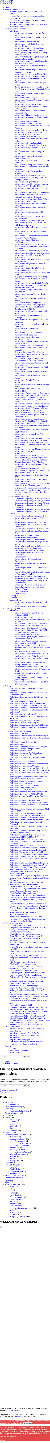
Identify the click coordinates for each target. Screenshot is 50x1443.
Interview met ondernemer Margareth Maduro (32, 449)
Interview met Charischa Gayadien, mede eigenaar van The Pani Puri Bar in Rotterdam (32, 420)
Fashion (13, 1193)
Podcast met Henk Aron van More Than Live (27, 846)
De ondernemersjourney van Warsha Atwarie (32, 503)
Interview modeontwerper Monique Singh (31, 440)
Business (8, 1109)
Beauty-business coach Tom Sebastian (29, 352)
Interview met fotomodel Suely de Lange (30, 645)
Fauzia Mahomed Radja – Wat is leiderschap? (27, 1009)
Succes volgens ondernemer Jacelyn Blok (30, 516)
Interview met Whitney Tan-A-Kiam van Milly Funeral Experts (30, 224)
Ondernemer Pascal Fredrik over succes (30, 585)
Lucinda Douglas (21, 591)
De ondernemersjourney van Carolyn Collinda (32, 501)
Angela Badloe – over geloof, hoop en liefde (27, 955)
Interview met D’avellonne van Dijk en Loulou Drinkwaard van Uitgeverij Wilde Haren (30, 399)
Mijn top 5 (14, 596)
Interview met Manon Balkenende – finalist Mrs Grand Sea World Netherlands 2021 (31, 655)
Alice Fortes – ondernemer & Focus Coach (26, 917)
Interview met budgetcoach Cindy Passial (30, 145)
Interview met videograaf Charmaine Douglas (32, 471)
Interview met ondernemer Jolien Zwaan (30, 221)
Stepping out (14, 1128)
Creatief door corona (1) (24, 1208)
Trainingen (14, 1130)
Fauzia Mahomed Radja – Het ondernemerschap (28, 994)
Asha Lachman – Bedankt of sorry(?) (24, 986)
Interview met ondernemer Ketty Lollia (29, 455)
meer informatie (16, 1423)
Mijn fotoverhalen (16, 1206)
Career (7, 1115)
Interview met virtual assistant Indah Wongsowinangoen (28, 157)
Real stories (14, 1212)
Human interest (15, 1199)
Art (11, 1188)
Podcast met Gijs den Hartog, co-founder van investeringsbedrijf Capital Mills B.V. (27, 836)
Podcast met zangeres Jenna (20, 751)
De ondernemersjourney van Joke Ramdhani (32, 509)
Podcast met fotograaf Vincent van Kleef (25, 813)
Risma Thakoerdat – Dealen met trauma (25, 934)
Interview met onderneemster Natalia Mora (31, 76)
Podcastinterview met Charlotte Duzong (25, 800)
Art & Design (15, 1120)
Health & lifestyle (16, 1171)
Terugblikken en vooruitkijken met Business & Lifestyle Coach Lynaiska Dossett (27, 928)
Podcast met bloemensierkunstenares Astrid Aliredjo (29, 725)
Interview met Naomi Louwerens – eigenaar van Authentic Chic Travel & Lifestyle (31, 185)
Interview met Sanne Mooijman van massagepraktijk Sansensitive (28, 334)
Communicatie (20, 1141)
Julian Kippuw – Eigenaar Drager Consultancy (28, 889)
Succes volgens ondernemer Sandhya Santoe (32, 576)
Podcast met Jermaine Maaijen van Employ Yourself (30, 854)
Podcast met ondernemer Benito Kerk (24, 701)
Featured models (16, 1197)
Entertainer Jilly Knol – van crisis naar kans (26, 981)
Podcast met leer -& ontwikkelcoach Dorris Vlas (28, 865)
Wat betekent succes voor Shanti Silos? (29, 587)
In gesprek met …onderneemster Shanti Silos (32, 488)
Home (7, 7)
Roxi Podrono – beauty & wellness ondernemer (28, 919)
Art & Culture (10, 1102)
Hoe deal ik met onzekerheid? (21, 1005)
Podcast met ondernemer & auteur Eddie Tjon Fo (28, 850)
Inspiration (9, 1132)
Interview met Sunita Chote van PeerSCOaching (27, 241)
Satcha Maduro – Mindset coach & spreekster (27, 882)
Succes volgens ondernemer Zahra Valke (30, 522)
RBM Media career (12, 1027)
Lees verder (13, 1410)
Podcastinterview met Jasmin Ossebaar (24, 766)
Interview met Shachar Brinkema (27, 137)
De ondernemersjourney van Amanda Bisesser (32, 499)
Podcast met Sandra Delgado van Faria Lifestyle (28, 746)
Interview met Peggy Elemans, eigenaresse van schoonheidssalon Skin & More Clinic (31, 459)
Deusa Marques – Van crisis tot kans (24, 971)
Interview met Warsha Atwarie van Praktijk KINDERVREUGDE (31, 480)
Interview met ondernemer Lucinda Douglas (31, 283)
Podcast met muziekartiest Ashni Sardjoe (25, 755)
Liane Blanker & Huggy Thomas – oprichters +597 (29, 904)
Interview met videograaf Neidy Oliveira (30, 606)
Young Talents (15, 600)
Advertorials (14, 1186)
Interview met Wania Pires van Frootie (29, 201)
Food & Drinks (15, 1169)
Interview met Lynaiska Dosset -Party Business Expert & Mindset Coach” (29, 133)
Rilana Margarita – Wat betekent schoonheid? (27, 973)
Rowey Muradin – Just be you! (26, 665)
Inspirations (14, 1201)
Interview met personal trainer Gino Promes (31, 406)
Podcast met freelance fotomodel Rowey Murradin (29, 764)
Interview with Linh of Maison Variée (29, 50)
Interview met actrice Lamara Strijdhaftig (30, 628)
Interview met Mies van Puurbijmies (28, 143)
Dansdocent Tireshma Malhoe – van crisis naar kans (30, 1020)
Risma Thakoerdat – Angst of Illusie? (24, 1014)
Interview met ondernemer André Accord (30, 175)
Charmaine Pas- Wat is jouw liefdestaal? (25, 999)
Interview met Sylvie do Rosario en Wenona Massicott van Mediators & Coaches (31, 196)
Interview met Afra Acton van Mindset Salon (32, 244)
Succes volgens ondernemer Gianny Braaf (31, 580)
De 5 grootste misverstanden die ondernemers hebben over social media (27, 21)
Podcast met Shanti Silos (19, 734)
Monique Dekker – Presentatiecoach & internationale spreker (24, 872)
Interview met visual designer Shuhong (29, 98)
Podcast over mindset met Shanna (22, 762)
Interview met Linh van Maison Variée (29, 48)
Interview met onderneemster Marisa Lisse (31, 74)
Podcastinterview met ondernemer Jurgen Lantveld (29, 802)
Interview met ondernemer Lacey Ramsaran (31, 251)
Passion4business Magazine (15, 29)
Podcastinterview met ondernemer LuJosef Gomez (29, 708)
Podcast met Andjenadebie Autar (22, 787)
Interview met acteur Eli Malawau (28, 634)
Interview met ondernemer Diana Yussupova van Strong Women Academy (32, 237)
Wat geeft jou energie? (18, 1217)
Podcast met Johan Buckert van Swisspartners (27, 815)
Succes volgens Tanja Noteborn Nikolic (30, 540)
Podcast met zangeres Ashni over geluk (25, 721)
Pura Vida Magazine (13, 1165)
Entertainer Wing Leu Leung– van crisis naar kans (29, 1007)
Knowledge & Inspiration (14, 9)
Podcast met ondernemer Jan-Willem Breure (26, 753)
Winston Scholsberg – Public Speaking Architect (28, 906)
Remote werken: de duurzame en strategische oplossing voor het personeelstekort (27, 1043)
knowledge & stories (17, 1150)
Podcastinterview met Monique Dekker (25, 749)
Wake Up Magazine (12, 609)
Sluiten (2, 1440)
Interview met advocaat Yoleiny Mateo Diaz (31, 346)
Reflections (9, 1180)
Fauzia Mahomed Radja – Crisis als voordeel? (27, 1018)
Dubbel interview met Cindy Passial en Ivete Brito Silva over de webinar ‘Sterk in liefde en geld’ (32, 89)
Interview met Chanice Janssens (27, 42)
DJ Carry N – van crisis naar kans (23, 964)
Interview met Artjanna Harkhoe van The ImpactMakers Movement (30, 286)
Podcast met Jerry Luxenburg (21, 783)
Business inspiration (17, 1139)
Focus (12, 1167)
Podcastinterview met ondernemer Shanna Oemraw (29, 770)
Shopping (13, 1173)
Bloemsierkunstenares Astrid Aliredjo (29, 462)
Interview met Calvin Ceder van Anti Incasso (32, 404)
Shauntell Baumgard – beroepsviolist (24, 884)
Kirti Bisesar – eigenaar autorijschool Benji (26, 869)
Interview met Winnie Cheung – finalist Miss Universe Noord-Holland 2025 (32, 631)
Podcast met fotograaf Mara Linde (23, 790)
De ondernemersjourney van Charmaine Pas (31, 512)
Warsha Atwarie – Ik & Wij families (23, 1022)
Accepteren (28, 1423)
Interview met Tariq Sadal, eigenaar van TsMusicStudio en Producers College (30, 360)
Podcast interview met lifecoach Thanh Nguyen (28, 867)
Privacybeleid (15, 1052)
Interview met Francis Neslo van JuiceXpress (32, 393)
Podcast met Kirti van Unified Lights (24, 723)
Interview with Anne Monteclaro (27, 617)
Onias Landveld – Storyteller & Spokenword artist (29, 876)
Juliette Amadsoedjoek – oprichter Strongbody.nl (28, 895)
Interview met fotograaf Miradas (27, 182)
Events (7, 1117)
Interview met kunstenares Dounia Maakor (31, 624)
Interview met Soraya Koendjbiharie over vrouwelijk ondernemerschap (30, 269)
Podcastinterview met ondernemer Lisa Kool (27, 818)
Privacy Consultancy (22, 1145)
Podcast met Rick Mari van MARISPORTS (26, 794)
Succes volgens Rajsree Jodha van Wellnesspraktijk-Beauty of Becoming (29, 549)
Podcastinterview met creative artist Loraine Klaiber (29, 820)
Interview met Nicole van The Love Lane (30, 124)
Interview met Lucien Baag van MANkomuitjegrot (27, 338)
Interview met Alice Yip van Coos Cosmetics (32, 253)
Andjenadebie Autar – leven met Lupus (30, 652)
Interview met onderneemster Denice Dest (31, 130)
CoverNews (18, 1417)
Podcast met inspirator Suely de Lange (24, 785)
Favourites (14, 1195)
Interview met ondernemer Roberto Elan (30, 104)
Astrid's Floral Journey (13, 1107)
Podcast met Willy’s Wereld (20, 731)
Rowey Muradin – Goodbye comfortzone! (26, 975)
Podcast (8, 686)
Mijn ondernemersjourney (19, 496)
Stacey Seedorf (20, 557)
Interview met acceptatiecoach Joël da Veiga (31, 395)
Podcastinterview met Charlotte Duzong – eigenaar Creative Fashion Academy (29, 831)
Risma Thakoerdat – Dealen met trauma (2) (26, 936)
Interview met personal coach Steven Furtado (32, 193)
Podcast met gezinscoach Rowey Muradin (26, 714)
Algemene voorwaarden (19, 1050)
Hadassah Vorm (21, 589)
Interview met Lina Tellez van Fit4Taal (29, 423)
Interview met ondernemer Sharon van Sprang (32, 438)
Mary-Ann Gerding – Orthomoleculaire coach (27, 839)
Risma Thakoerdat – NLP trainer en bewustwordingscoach (23, 913)
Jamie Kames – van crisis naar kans (23, 984)
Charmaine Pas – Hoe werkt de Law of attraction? (29, 1012)
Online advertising (22, 1143)
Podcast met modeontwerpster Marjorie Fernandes (29, 863)
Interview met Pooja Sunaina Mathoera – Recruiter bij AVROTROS (30, 308)
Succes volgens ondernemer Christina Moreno (32, 546)
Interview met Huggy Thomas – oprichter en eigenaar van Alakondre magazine (32, 485)
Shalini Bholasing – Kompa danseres (24, 891)
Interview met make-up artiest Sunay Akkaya (32, 165)
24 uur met (14, 1137)
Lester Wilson (20, 593)
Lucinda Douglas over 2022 (20, 932)
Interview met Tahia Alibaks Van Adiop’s (30, 490)
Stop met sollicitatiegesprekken (21, 1040)
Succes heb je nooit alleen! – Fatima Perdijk (31, 578)
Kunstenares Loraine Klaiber (21, 921)
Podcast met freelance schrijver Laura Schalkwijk (28, 856)
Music (12, 1210)
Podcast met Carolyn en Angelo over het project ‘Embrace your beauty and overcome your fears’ (28, 704)
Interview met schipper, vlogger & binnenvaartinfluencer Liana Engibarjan (30, 303)
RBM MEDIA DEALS (14, 1176)
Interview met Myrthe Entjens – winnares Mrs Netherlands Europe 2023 (32, 638)
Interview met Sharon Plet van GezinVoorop (32, 443)
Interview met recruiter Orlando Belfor (24, 1033)
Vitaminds (13, 598)
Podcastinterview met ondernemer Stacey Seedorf (29, 768)
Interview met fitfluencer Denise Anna (29, 115)
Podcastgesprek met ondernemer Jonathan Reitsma (29, 777)
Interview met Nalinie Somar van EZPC (30, 468)
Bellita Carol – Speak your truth (22, 968)
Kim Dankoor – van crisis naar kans (23, 962)
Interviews (14, 31)
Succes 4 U (14, 514)
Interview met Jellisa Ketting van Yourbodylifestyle (27, 390)
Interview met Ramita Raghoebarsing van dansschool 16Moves (30, 71)
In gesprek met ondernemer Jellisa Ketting (31, 277)
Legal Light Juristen (22, 1152)
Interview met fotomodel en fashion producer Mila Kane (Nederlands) (32, 62)
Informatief (14, 1126)
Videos (12, 1214)
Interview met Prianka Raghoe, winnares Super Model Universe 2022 (30, 642)
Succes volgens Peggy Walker (26, 537)
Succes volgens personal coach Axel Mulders (32, 529)
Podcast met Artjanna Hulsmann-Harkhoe (26, 779)
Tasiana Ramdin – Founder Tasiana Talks (25, 887)
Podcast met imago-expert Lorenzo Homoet (26, 781)
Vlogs (7, 1182)
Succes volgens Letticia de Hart (27, 535)
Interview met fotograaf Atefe (26, 121)
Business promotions (13, 1113)
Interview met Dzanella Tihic (26, 473)
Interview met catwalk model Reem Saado (31, 662)
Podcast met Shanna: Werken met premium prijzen (29, 736)
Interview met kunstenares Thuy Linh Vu (30, 626)
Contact (8, 1046)
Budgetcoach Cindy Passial (20, 925)
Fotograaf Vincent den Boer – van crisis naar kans (29, 996)
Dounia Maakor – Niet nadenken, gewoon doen (28, 988)
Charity (12, 1124)
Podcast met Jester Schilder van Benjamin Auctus (28, 792)
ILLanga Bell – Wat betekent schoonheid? (26, 966)
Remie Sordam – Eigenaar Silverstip (24, 893)
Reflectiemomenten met (14, 923)
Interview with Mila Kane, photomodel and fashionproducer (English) (31, 58)
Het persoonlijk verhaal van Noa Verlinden (31, 667)
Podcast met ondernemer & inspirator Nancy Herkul (30, 848)
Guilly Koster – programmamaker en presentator (28, 897)
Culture (12, 1191)
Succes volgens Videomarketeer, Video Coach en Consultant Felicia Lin (32, 573)
